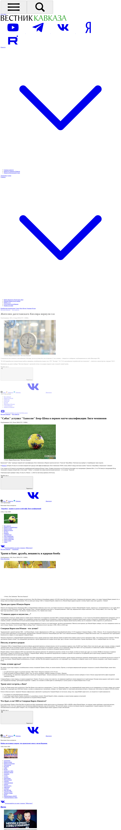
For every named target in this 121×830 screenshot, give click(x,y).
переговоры (7, 778)
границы (6, 788)
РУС (2, 14)
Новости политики (9, 763)
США (5, 768)
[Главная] (34, 20)
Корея (5, 794)
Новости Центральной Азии (12, 173)
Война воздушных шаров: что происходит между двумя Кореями (24, 743)
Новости (10, 392)
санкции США (8, 791)
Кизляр (6, 402)
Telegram (18, 392)
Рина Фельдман (5, 559)
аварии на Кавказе (9, 407)
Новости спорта (8, 530)
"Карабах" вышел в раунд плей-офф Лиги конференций (21, 508)
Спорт (17, 308)
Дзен (4, 392)
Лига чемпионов (8, 536)
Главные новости (9, 170)
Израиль (6, 533)
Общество (7, 399)
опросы (6, 784)
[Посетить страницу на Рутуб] (13, 46)
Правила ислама (8, 305)
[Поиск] (40, 7)
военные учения (8, 772)
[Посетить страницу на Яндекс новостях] (88, 33)
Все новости (15, 310)
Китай (5, 769)
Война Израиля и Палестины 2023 (13, 299)
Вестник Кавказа (5, 310)
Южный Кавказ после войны (12, 301)
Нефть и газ (7, 302)
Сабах (5, 542)
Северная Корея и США (10, 797)
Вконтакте (49, 392)
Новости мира (8, 529)
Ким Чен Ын (7, 790)
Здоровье (29, 308)
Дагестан (6, 401)
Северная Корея (8, 782)
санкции (6, 781)
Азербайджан (8, 534)
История (6, 766)
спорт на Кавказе (9, 537)
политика (6, 774)
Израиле (4, 465)
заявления (7, 787)
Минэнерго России (9, 404)
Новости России (8, 398)
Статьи (9, 175)
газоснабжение (8, 405)
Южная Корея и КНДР (10, 796)
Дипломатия (7, 765)
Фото (21, 308)
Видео (24, 308)
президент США (8, 771)
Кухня (34, 308)
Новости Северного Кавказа (12, 171)
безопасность (7, 785)
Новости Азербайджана (10, 527)
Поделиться (29, 379)
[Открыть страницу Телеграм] (38, 33)
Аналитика (4, 175)
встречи (6, 777)
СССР (5, 775)
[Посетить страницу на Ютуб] (13, 33)
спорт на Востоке (9, 539)
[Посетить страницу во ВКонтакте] (63, 33)
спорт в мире (7, 540)
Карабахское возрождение (8, 308)
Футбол (6, 531)
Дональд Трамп (8, 793)
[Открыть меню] (14, 7)
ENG (5, 14)
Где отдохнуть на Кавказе (11, 304)
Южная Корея (8, 780)
